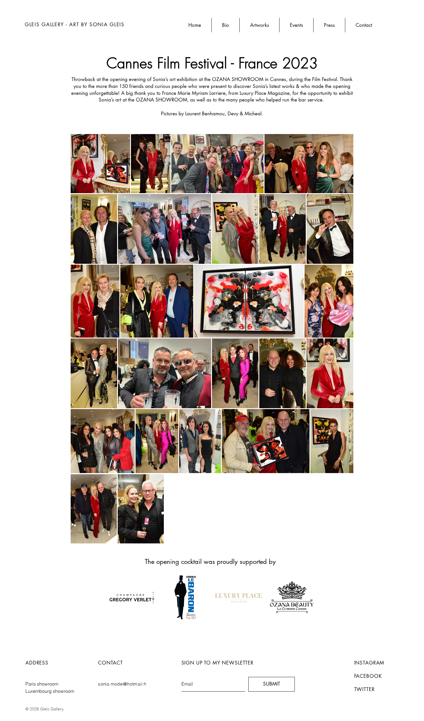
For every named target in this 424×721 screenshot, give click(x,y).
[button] (259, 25)
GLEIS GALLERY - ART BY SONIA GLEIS (75, 24)
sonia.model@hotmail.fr (122, 684)
